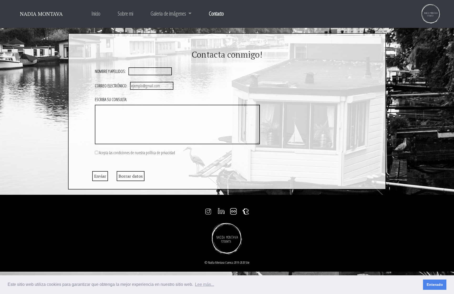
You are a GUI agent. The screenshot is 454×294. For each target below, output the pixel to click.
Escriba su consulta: (111, 99)
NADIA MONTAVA (41, 13)
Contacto (217, 13)
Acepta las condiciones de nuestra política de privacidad (137, 153)
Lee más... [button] (204, 284)
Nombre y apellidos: (110, 71)
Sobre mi (125, 13)
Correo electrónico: (111, 86)
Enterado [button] (435, 284)
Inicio (95, 13)
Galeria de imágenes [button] (169, 13)
